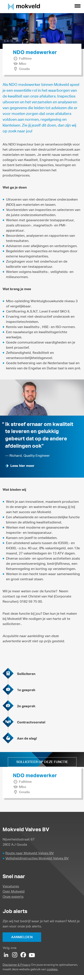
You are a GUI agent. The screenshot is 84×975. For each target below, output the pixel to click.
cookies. (52, 969)
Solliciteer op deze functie (42, 762)
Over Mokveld (14, 891)
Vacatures (11, 886)
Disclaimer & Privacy (16, 964)
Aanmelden (22, 937)
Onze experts (13, 897)
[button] (77, 6)
